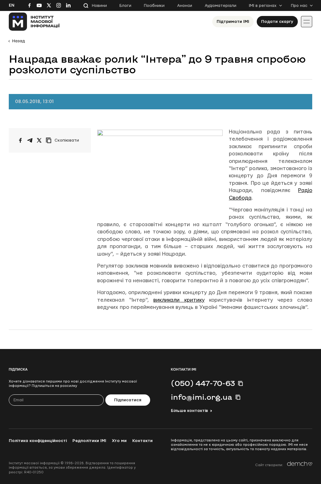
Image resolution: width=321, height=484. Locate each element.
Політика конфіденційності (38, 441)
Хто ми (119, 441)
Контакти (142, 441)
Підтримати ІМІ (233, 21)
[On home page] (34, 22)
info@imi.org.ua (201, 397)
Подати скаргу (277, 21)
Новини (99, 5)
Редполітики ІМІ (89, 441)
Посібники (154, 5)
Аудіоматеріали (220, 5)
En (11, 5)
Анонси (184, 5)
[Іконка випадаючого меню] (306, 21)
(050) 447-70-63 (203, 383)
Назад (18, 41)
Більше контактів (189, 411)
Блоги (125, 5)
